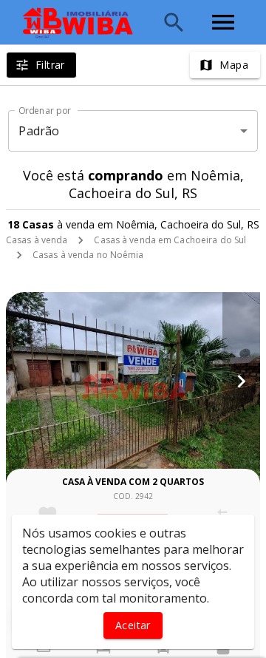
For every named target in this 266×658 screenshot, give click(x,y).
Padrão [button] (38, 131)
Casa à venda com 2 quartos (133, 481)
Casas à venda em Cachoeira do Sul (170, 240)
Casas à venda (36, 240)
